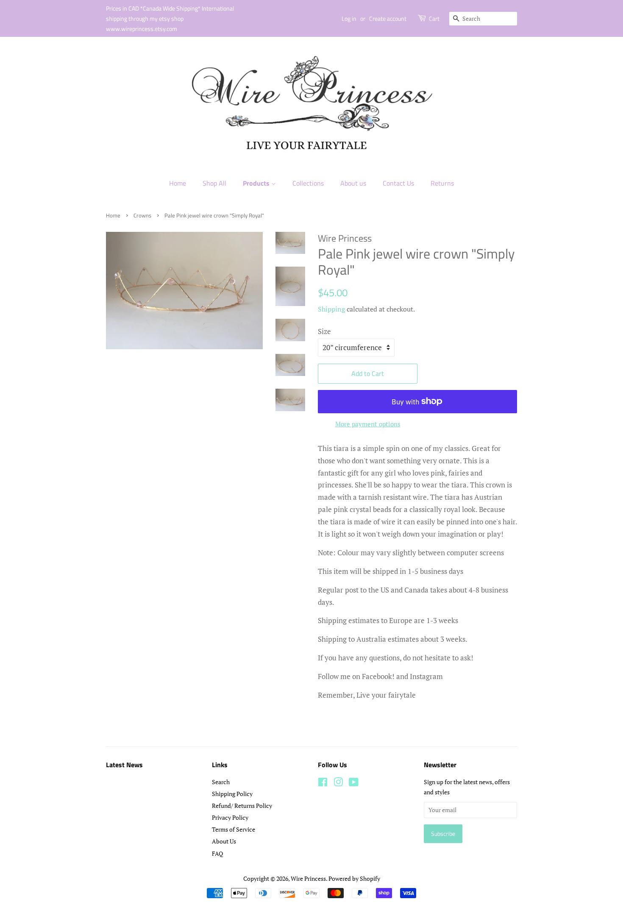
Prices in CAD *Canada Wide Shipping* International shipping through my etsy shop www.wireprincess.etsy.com (170, 18)
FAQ (217, 853)
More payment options (367, 424)
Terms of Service (233, 829)
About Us (224, 841)
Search (221, 782)
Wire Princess (308, 878)
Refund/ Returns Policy (242, 806)
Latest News (124, 765)
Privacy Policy (230, 817)
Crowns (142, 216)
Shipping (331, 309)
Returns (442, 183)
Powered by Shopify (354, 878)
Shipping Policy (232, 794)
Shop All (214, 183)
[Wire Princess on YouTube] (354, 783)
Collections (308, 183)
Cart (434, 18)
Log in (349, 18)
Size (324, 331)
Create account (387, 18)
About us (353, 183)
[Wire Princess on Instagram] (338, 783)
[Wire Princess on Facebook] (323, 783)
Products (257, 183)
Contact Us (398, 183)
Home (177, 183)
